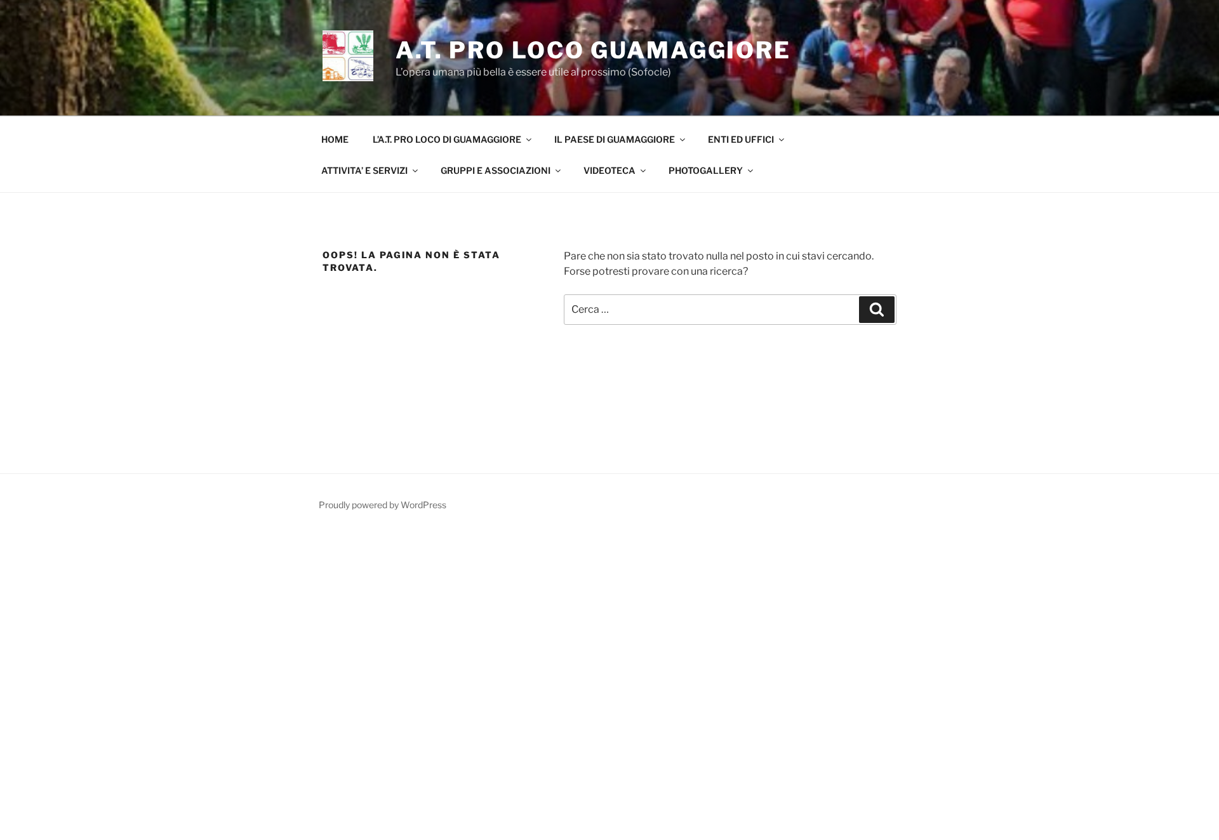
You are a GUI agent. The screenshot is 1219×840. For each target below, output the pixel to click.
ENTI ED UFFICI (741, 139)
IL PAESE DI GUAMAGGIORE (614, 139)
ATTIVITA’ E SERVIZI (364, 170)
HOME (335, 139)
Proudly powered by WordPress (382, 504)
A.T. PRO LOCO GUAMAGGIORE (593, 50)
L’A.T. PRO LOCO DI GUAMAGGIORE (447, 139)
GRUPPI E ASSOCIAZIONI (495, 170)
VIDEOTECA (609, 170)
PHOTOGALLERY (706, 170)
